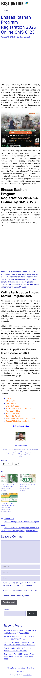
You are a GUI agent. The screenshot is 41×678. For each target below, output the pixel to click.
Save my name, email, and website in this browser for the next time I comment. (20, 584)
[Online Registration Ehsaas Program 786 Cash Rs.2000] (9, 497)
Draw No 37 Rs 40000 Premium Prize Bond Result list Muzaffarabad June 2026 (19, 656)
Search (7, 610)
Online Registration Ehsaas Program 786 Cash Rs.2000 (8, 505)
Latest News (9, 519)
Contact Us (20, 671)
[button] (38, 3)
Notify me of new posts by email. (16, 596)
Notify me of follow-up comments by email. (20, 590)
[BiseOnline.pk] (16, 3)
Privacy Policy (12, 668)
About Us (22, 668)
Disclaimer (30, 668)
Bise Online (27, 675)
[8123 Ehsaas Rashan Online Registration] (9, 478)
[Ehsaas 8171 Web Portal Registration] (28, 478)
